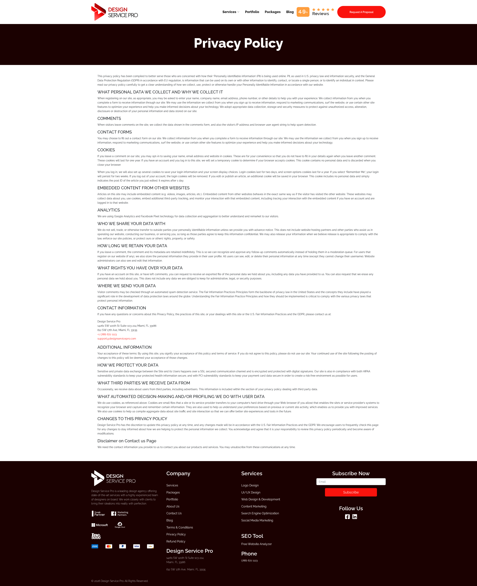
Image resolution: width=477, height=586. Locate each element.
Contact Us (174, 513)
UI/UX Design (250, 492)
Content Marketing (253, 506)
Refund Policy (175, 541)
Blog (169, 520)
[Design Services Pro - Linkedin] (354, 517)
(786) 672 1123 (249, 560)
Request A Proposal (361, 12)
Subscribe (351, 492)
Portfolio (172, 499)
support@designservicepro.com (116, 338)
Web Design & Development (260, 499)
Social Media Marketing (257, 520)
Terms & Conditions (179, 527)
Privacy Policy (176, 534)
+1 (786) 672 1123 (107, 334)
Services (172, 485)
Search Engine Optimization (260, 513)
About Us (172, 506)
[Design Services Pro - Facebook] (347, 517)
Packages (173, 492)
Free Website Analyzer (256, 544)
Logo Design (250, 485)
